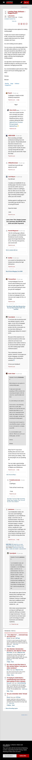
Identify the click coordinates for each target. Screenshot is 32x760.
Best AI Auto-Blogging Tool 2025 (14, 271)
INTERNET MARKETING (9, 19)
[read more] (15, 644)
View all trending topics (11, 708)
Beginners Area (21, 652)
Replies (9, 646)
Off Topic (18, 638)
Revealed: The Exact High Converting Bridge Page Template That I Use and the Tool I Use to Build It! (16, 500)
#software (17, 83)
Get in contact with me (11, 250)
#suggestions (8, 85)
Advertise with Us (24, 7)
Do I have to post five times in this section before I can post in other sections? (17, 666)
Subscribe (14, 21)
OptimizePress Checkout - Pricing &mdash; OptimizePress (16, 124)
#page (11, 83)
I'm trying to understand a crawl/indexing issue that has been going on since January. (16, 679)
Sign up (26, 2)
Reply (8, 661)
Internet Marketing (21, 683)
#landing (7, 83)
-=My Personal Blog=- (11, 474)
